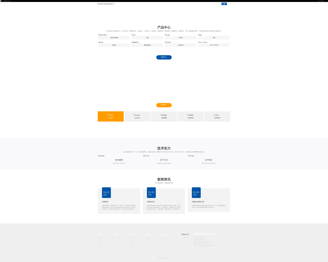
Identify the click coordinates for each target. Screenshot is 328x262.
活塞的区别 (151, 202)
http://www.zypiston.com (204, 243)
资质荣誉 (190, 118)
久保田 (181, 38)
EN (226, 4)
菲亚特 (114, 45)
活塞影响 (105, 202)
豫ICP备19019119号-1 (154, 257)
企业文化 (137, 118)
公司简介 (110, 118)
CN (223, 4)
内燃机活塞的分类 (198, 202)
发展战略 (164, 118)
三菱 (147, 38)
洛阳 (173, 257)
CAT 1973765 (214, 45)
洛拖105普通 (114, 38)
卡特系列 (180, 45)
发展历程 (217, 118)
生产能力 (209, 160)
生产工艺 (164, 160)
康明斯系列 (147, 45)
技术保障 (119, 160)
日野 (214, 38)
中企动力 (169, 257)
